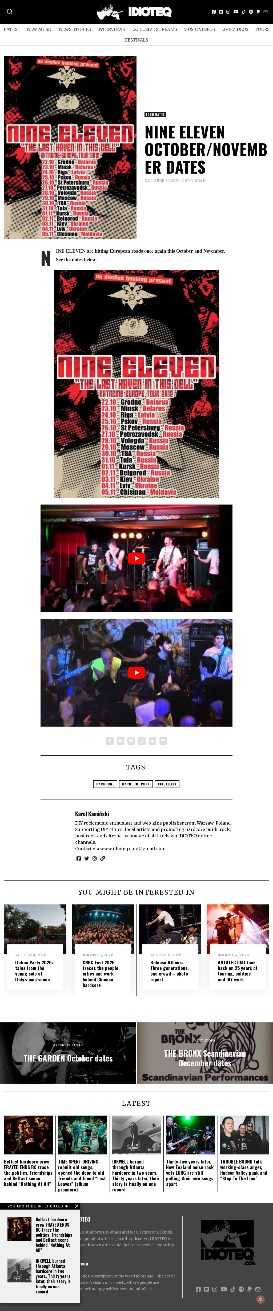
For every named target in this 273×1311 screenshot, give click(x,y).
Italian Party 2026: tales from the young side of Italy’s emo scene (34, 970)
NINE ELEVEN (71, 250)
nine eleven (167, 784)
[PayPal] (258, 12)
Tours (262, 29)
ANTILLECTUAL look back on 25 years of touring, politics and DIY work (238, 970)
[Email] (265, 12)
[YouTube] (236, 12)
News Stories (75, 29)
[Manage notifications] (260, 1299)
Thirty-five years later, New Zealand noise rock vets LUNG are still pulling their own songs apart (190, 1172)
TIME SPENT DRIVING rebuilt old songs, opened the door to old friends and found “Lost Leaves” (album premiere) (82, 1175)
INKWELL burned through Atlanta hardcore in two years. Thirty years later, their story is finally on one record (53, 1276)
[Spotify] (251, 12)
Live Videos (234, 29)
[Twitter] (221, 12)
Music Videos (199, 29)
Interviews (111, 29)
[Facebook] (214, 12)
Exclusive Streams (154, 29)
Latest (12, 29)
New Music (40, 29)
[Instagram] (228, 12)
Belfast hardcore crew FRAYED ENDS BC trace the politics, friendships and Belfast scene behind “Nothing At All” (54, 1234)
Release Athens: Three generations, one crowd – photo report (169, 970)
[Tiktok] (243, 12)
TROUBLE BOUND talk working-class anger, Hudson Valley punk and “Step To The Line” (243, 1170)
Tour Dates (155, 114)
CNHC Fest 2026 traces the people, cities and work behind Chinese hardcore (101, 973)
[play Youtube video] (136, 558)
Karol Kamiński (92, 813)
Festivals (136, 40)
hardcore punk (136, 784)
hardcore (105, 784)
